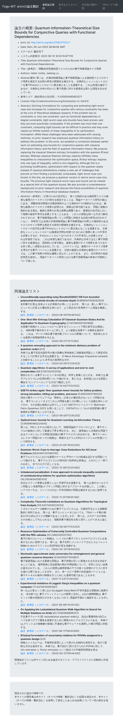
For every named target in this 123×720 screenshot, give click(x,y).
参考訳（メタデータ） (39, 314)
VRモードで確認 (110, 6)
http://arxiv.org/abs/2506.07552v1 (50, 42)
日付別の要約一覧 (90, 6)
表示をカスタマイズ (68, 6)
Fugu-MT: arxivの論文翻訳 (20, 6)
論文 (23, 314)
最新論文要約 (48, 6)
